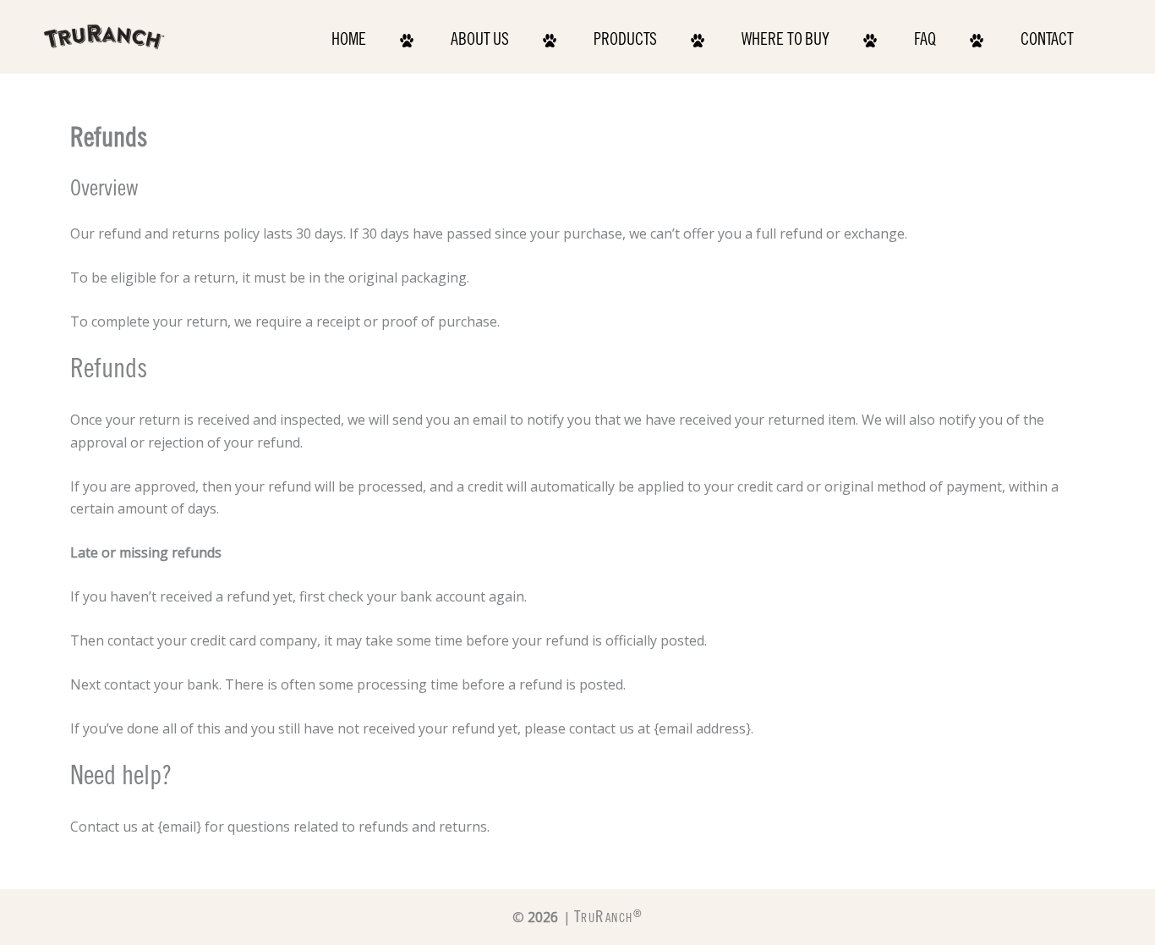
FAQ (925, 41)
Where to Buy (785, 41)
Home (348, 41)
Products (625, 41)
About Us (480, 41)
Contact (1047, 41)
